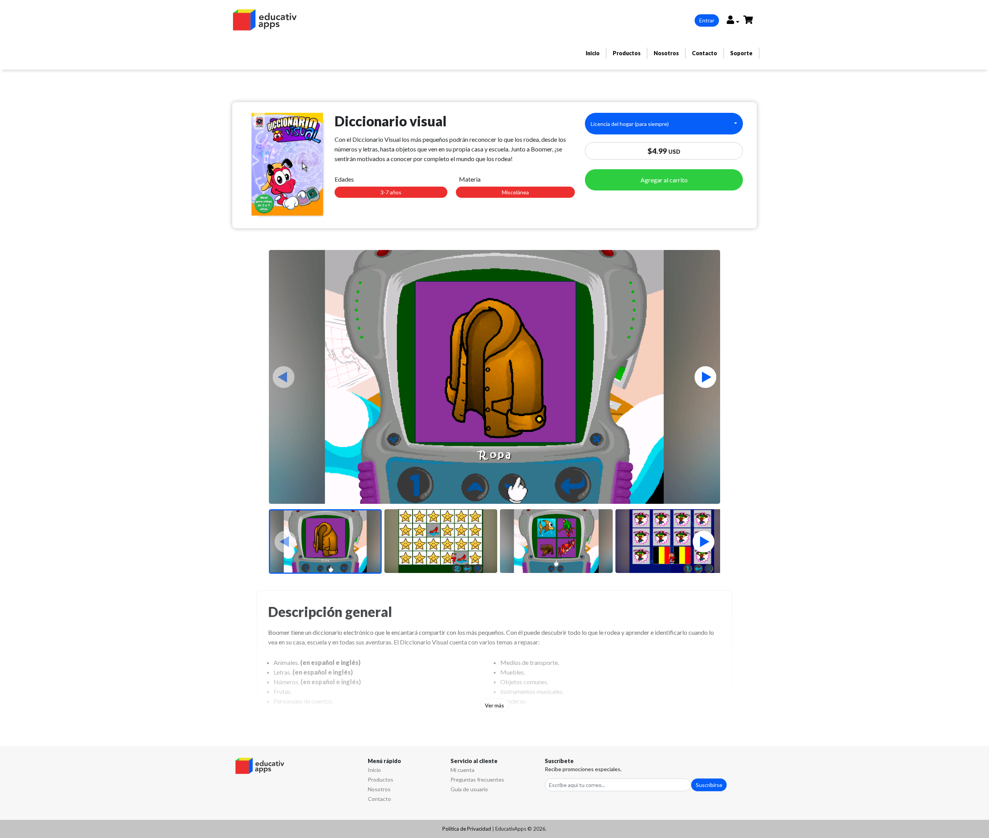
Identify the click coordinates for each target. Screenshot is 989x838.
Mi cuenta (462, 770)
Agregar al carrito (664, 180)
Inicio (593, 53)
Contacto (704, 53)
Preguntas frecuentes (477, 779)
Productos (627, 53)
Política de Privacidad (466, 829)
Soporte (741, 53)
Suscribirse (709, 785)
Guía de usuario (469, 789)
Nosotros (666, 53)
